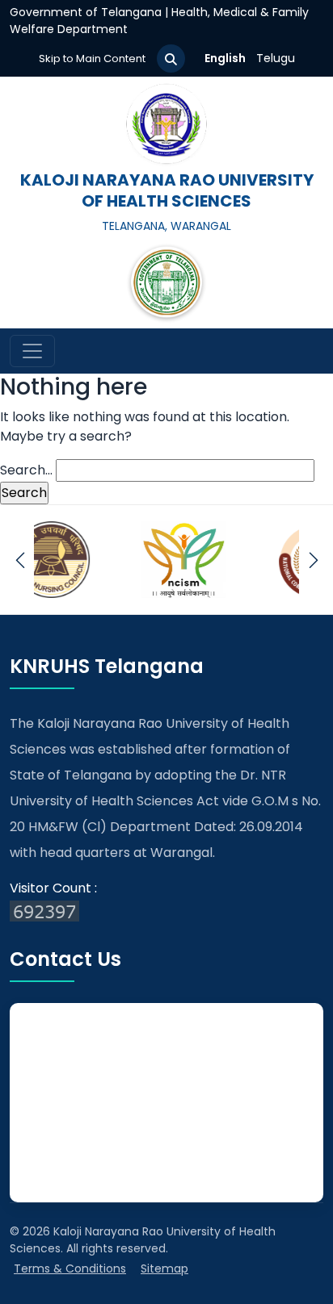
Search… (26, 470)
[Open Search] (171, 58)
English (225, 58)
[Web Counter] (166, 911)
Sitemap (164, 1268)
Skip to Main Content (92, 58)
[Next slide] (313, 559)
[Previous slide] (20, 559)
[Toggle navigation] (32, 351)
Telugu (275, 58)
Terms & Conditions (70, 1268)
